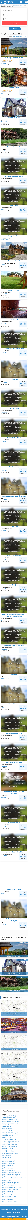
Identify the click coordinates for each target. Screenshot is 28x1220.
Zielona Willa (14, 674)
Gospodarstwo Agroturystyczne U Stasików (14, 792)
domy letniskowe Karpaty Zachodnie (11, 1172)
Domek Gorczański (14, 118)
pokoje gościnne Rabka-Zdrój (9, 1144)
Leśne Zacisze (14, 205)
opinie (25, 36)
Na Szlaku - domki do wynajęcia (14, 645)
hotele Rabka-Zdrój (7, 1128)
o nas (21, 1211)
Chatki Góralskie (14, 408)
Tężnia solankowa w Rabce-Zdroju (14, 1101)
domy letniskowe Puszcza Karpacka (11, 1174)
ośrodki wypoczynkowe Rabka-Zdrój (11, 1141)
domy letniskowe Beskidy (8, 1163)
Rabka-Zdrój (4, 63)
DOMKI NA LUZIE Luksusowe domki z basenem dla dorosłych (14, 615)
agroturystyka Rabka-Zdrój (9, 1116)
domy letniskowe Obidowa (9, 1196)
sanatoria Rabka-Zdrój (7, 1150)
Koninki (3, 264)
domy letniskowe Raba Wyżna (9, 1193)
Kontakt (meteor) (14, 1209)
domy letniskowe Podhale (8, 1161)
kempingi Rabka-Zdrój (7, 1130)
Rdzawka (3, 737)
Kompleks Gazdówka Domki (14, 176)
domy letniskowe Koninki (8, 1194)
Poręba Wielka (4, 121)
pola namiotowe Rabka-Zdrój (9, 1146)
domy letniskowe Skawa (8, 1185)
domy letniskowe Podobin (8, 1191)
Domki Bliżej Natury (14, 585)
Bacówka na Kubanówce (14, 733)
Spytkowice (4, 620)
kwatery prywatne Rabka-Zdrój (10, 1134)
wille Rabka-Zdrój (6, 1155)
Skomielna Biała (5, 678)
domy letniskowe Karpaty (8, 1170)
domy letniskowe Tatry (8, 1165)
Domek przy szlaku (14, 823)
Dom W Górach (14, 319)
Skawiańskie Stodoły (14, 889)
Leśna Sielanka (14, 88)
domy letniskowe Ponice (8, 1180)
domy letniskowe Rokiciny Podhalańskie (12, 1187)
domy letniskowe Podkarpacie (9, 1176)
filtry (15, 28)
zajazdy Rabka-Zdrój (7, 1157)
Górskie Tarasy (14, 467)
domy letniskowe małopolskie (9, 1201)
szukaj (15, 23)
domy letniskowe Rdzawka (9, 1184)
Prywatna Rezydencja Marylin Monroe (14, 496)
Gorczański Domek (14, 261)
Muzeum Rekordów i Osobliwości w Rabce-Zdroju (14, 1065)
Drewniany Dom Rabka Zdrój (14, 852)
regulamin (24, 1209)
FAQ (2, 1211)
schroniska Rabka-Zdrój (8, 1152)
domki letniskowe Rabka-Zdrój (10, 1123)
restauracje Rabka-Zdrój (8, 1148)
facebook (5, 1209)
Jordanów (3, 323)
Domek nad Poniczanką (14, 762)
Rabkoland (14, 1032)
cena (14, 36)
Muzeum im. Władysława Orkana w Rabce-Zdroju (14, 1083)
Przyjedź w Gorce (14, 236)
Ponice (2, 180)
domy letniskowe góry (7, 1199)
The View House (14, 379)
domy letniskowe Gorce (8, 1168)
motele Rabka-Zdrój (7, 1137)
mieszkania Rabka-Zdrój (8, 1135)
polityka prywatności (11, 1211)
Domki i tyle (14, 526)
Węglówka (3, 150)
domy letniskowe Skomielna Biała (10, 1182)
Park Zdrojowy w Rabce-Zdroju (14, 1049)
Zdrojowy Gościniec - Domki (14, 58)
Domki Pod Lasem (14, 290)
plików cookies (16, 1219)
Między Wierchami (14, 704)
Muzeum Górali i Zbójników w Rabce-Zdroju (14, 1014)
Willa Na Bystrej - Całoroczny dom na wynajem (14, 920)
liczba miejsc (19, 36)
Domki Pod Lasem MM (14, 437)
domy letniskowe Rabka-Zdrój (9, 1119)
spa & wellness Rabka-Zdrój (9, 1139)
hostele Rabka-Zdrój (7, 1126)
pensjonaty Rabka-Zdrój (8, 1143)
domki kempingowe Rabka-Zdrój (10, 1121)
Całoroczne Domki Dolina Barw (14, 349)
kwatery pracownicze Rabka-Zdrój (10, 1132)
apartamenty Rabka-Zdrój (8, 1117)
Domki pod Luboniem (14, 556)
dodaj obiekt (16, 1212)
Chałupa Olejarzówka (14, 147)
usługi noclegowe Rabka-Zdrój (10, 1153)
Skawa (2, 893)
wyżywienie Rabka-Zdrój (8, 1125)
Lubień (2, 93)
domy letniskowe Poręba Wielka (10, 1189)
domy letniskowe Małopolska (9, 1167)
